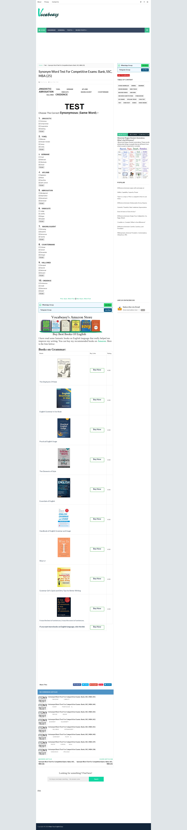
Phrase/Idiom (139, 96)
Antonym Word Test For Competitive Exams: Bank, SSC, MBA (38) (71, 749)
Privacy (46, 2)
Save (101, 684)
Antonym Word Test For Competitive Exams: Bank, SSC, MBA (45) (71, 697)
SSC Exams (121, 99)
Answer (41, 131)
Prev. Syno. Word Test (67, 298)
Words (134, 102)
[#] (140, 826)
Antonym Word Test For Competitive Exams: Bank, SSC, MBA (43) (71, 712)
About (39, 2)
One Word (133, 92)
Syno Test (52, 82)
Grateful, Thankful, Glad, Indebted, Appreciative (132, 207)
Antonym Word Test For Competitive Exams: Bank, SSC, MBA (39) (71, 742)
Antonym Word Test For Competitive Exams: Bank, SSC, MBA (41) (71, 727)
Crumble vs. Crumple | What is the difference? (131, 222)
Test (45, 65)
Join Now (108, 305)
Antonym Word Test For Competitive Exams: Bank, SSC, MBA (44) (71, 704)
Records (133, 134)
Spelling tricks (131, 99)
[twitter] (140, 1)
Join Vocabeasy (123, 75)
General (61, 30)
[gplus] (147, 1)
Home (43, 30)
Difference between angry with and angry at (130, 188)
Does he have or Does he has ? (126, 211)
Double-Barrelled (123, 85)
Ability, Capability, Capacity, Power (127, 192)
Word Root (126, 102)
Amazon (102, 341)
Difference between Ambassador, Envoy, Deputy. (132, 203)
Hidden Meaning (122, 89)
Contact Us (55, 2)
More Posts (81, 30)
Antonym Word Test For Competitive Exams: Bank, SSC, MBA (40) (71, 734)
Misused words (123, 92)
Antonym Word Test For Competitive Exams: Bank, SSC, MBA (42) (71, 719)
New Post (123, 134)
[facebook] (144, 1)
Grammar (52, 30)
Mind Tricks (133, 89)
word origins (143, 102)
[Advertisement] (113, 11)
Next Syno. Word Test (84, 298)
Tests (69, 30)
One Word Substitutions (125, 96)
